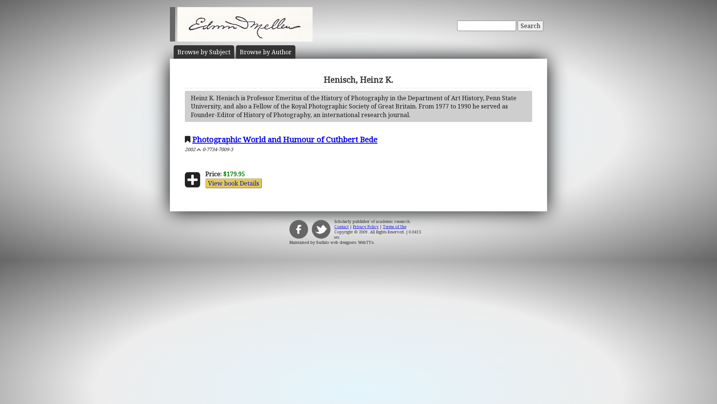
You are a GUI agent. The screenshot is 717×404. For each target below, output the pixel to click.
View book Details (233, 183)
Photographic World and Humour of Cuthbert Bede (285, 139)
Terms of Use (394, 226)
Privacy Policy (366, 226)
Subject (203, 52)
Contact (341, 226)
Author (266, 52)
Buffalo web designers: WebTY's (344, 242)
